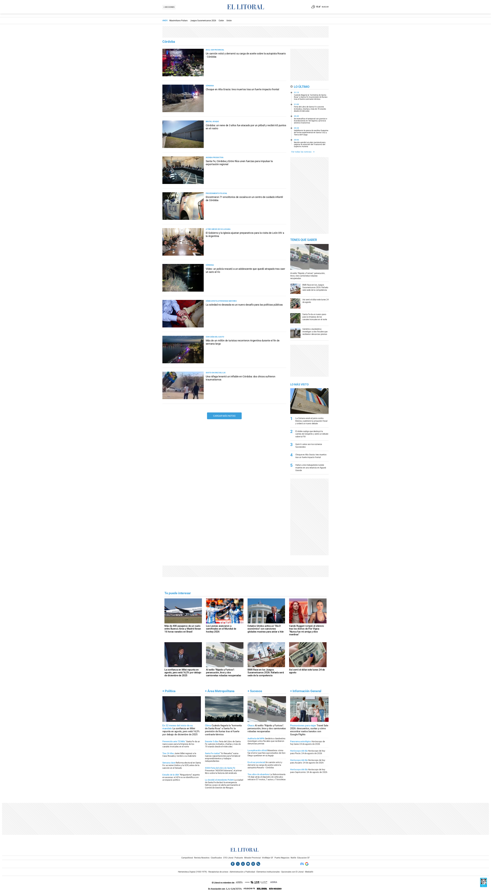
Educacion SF (303, 857)
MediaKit (309, 872)
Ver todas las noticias (301, 152)
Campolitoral (187, 857)
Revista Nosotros (201, 857)
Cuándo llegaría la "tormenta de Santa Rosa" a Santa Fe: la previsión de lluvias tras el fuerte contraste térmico (310, 95)
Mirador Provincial (252, 857)
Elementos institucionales (268, 872)
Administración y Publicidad (242, 872)
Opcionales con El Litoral (292, 872)
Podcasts (239, 857)
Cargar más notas (224, 415)
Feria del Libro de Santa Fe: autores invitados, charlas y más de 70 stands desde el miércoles (310, 107)
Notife (293, 857)
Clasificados (216, 857)
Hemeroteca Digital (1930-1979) (192, 872)
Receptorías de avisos (218, 872)
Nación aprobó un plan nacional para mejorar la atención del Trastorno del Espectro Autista (310, 143)
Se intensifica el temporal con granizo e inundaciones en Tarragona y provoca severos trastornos (310, 119)
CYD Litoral (228, 857)
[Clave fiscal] (483, 886)
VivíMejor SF (267, 857)
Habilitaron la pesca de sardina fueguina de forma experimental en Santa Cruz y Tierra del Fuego (311, 131)
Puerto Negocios (282, 857)
